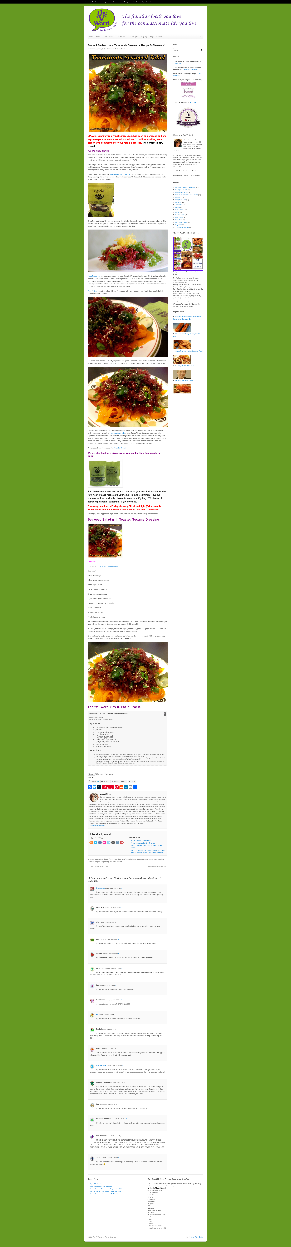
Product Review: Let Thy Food (98, 866)
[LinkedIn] (109, 842)
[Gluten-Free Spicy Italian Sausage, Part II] (182, 363)
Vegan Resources (147, 2)
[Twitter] (96, 842)
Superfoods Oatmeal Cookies (157, 866)
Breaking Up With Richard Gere (185, 366)
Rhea (91, 49)
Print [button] (165, 715)
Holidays (178, 202)
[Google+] (113, 842)
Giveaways (110, 49)
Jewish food (179, 205)
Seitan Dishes (180, 215)
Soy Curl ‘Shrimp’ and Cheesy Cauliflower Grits (105, 1191)
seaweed (91, 861)
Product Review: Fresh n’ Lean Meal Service (104, 1194)
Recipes (117, 49)
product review (142, 859)
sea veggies (159, 859)
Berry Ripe (192, 102)
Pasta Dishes (179, 210)
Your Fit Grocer (93, 291)
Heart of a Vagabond (190, 69)
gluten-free (99, 859)
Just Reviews (114, 2)
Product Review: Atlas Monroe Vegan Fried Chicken (107, 1189)
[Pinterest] (122, 842)
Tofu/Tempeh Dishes (182, 227)
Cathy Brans (101, 1065)
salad (151, 859)
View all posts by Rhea (98, 826)
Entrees (178, 197)
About (94, 2)
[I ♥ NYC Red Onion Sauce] (182, 393)
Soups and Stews (181, 222)
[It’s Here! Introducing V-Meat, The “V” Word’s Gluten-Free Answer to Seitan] (182, 348)
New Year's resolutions (127, 859)
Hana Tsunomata (94, 276)
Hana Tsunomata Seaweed (120, 174)
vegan (97, 861)
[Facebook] (100, 842)
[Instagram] (117, 842)
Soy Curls (178, 225)
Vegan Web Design (197, 1237)
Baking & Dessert (181, 190)
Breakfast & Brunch (181, 192)
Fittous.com (178, 63)
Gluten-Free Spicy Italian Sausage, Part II (189, 351)
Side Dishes (179, 217)
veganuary (105, 861)
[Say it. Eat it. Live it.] (145, 31)
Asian (91, 859)
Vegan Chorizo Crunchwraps (99, 1184)
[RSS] (91, 842)
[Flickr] (104, 842)
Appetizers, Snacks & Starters (185, 187)
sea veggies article (118, 433)
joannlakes (100, 888)
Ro (97, 1014)
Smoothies (178, 220)
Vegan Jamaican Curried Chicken (101, 1186)
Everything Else (180, 200)
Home (87, 2)
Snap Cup (136, 2)
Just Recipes (104, 2)
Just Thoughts (125, 2)
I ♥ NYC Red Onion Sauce (184, 380)
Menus (177, 207)
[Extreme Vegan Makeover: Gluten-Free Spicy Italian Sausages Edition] (182, 331)
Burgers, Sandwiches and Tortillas (186, 195)
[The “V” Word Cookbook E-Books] (188, 269)
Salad (122, 49)
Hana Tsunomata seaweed (109, 566)
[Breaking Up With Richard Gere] (182, 378)
